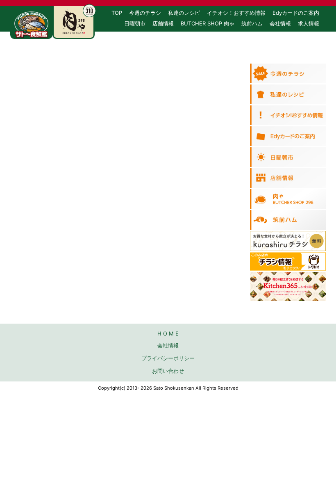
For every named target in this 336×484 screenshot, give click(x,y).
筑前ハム (252, 23)
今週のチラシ (145, 12)
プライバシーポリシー (168, 358)
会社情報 (280, 23)
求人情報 (308, 23)
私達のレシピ (184, 12)
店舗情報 (163, 23)
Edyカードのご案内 (295, 12)
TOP (116, 12)
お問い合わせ (303, 34)
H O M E (168, 333)
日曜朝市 (134, 23)
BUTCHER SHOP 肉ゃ (207, 23)
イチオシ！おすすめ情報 (236, 12)
